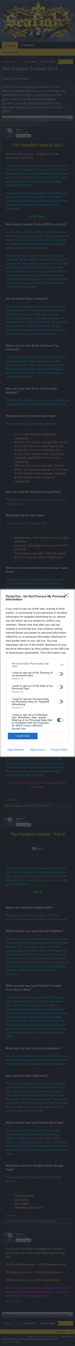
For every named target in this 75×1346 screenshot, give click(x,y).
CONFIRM (23, 736)
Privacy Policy (59, 749)
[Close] (67, 596)
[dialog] (37, 673)
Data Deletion (16, 749)
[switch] (60, 674)
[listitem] (37, 664)
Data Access (37, 749)
